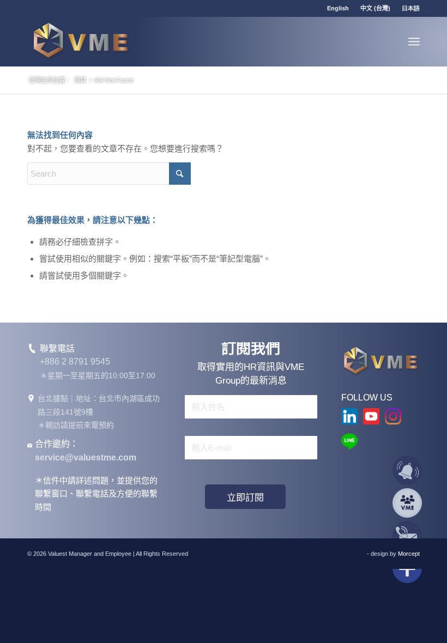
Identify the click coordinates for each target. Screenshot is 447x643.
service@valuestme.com (85, 457)
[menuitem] (338, 8)
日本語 (411, 8)
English (338, 8)
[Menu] (414, 41)
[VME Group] (80, 41)
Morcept (409, 553)
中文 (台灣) (375, 8)
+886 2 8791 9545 (75, 361)
